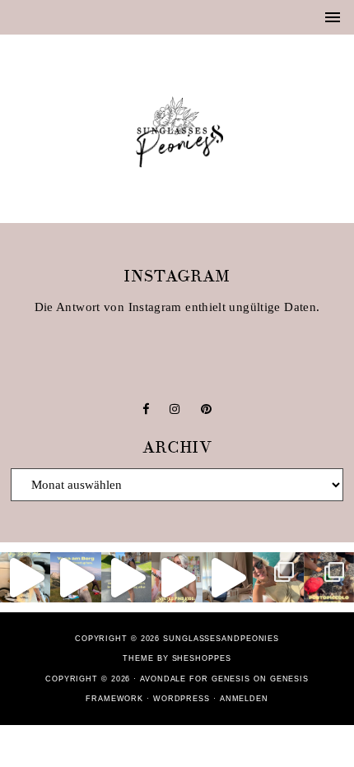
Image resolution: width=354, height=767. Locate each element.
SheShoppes (201, 658)
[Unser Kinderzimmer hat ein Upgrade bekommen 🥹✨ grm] (228, 577)
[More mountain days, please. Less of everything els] (126, 577)
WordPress (181, 699)
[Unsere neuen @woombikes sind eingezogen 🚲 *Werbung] (25, 577)
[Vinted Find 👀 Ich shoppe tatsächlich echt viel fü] (176, 577)
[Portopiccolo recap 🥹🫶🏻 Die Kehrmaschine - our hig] (329, 577)
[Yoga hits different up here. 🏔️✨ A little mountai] (75, 577)
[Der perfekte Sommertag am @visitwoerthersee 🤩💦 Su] (278, 577)
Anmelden (244, 699)
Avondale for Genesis (195, 679)
